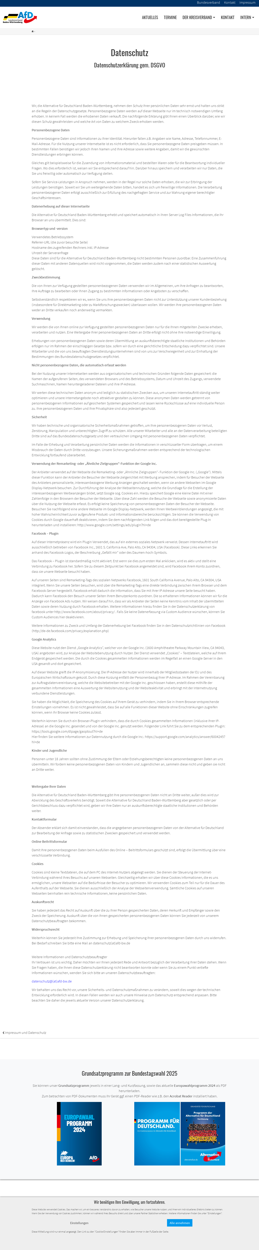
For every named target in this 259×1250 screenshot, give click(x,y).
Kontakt (228, 17)
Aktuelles (150, 17)
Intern (245, 17)
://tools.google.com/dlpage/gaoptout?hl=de (71, 731)
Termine (170, 17)
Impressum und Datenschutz (24, 1032)
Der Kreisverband (197, 17)
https (35, 731)
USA (35, 653)
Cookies (172, 653)
